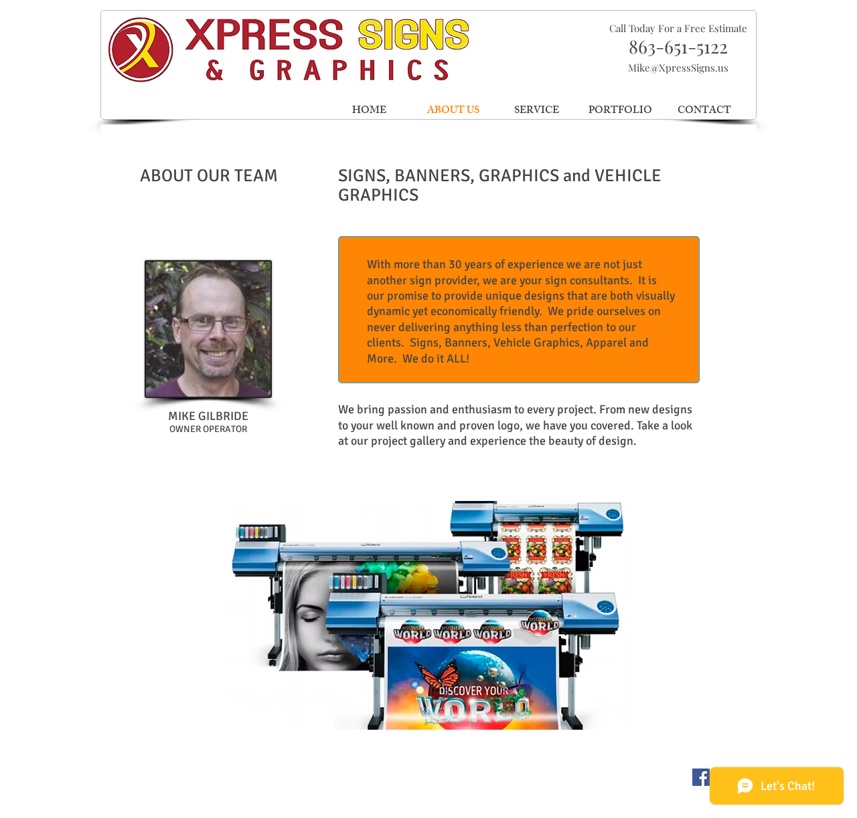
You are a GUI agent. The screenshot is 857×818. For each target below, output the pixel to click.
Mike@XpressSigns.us (678, 67)
